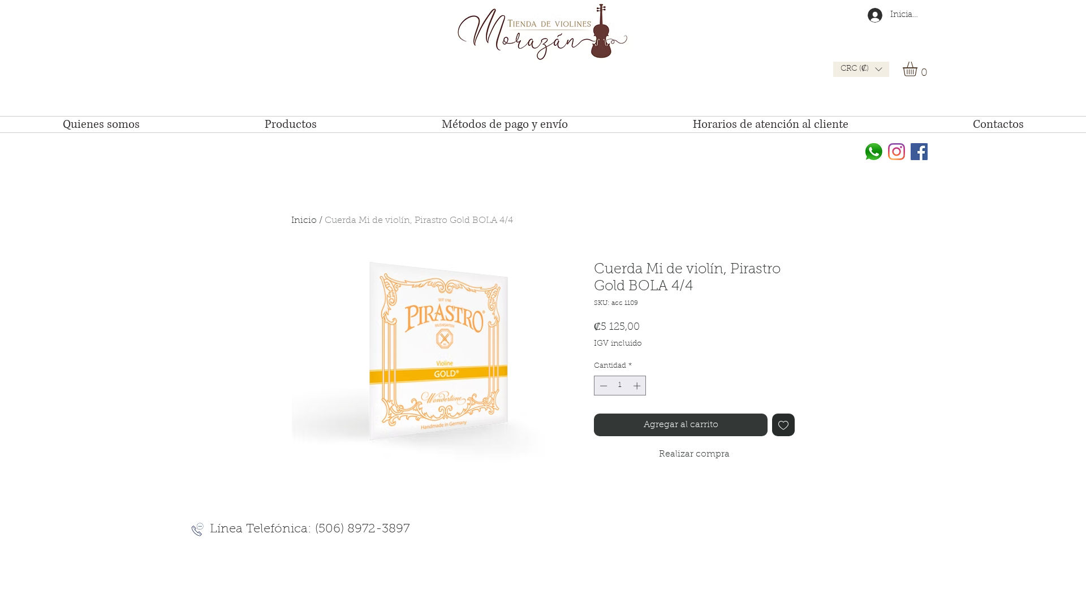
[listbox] (861, 69)
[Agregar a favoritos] (783, 425)
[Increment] (638, 385)
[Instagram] (896, 151)
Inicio (304, 220)
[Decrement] (602, 385)
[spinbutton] (620, 385)
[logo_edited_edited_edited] (873, 151)
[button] (861, 69)
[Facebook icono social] (919, 151)
